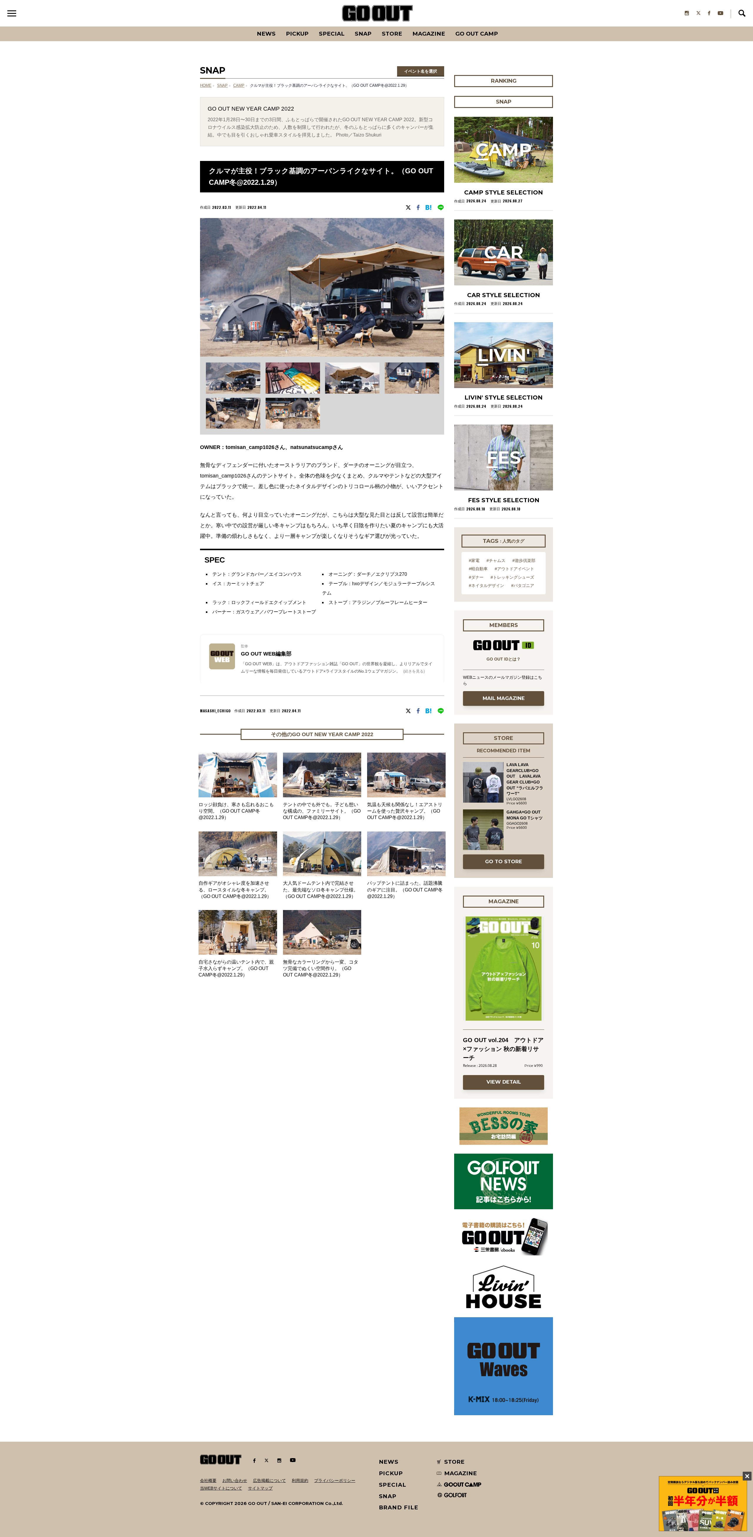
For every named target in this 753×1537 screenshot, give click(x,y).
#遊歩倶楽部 (523, 560)
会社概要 (208, 1480)
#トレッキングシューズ (512, 577)
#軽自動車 (478, 568)
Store (392, 33)
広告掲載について (269, 1480)
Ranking (503, 26)
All (244, 26)
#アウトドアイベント (514, 568)
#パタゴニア (522, 585)
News (266, 33)
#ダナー (476, 577)
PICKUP (297, 33)
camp (238, 86)
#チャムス (496, 560)
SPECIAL (331, 33)
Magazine (428, 33)
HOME (205, 86)
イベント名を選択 (420, 71)
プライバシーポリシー (334, 1480)
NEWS (389, 1461)
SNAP (363, 33)
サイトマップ (260, 1488)
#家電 (474, 560)
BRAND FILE (398, 1507)
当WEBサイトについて (221, 1488)
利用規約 (300, 1480)
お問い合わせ (234, 1480)
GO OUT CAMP (476, 33)
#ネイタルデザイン (486, 585)
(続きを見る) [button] (414, 671)
